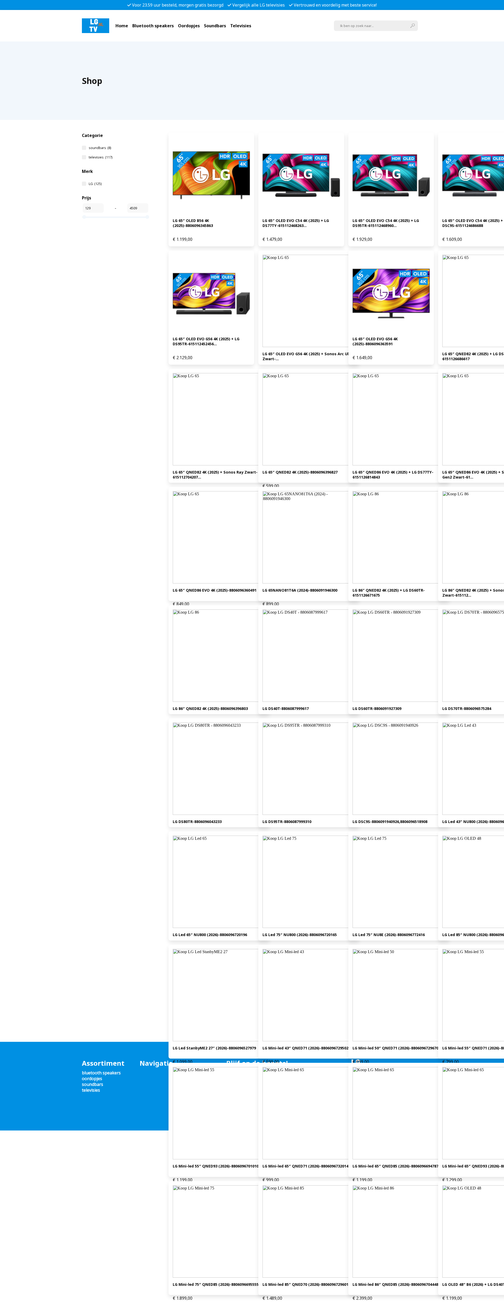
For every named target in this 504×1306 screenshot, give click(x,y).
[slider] (84, 217)
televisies (100, 157)
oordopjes (92, 1078)
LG (95, 183)
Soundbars (215, 26)
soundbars (100, 147)
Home (122, 26)
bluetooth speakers (101, 1073)
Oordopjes (189, 26)
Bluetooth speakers (153, 26)
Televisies (240, 26)
